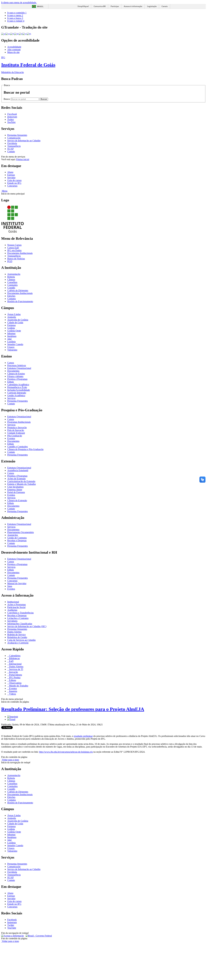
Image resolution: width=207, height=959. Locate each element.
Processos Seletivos (16, 365)
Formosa (11, 325)
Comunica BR (100, 6)
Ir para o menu (15, 15)
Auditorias (12, 610)
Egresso (11, 175)
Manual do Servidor (16, 583)
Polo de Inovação (15, 430)
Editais (10, 382)
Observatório (15, 683)
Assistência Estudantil (17, 470)
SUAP (10, 148)
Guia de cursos (14, 180)
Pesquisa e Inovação (17, 427)
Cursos (10, 362)
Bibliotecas (14, 658)
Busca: (7, 99)
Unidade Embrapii (16, 433)
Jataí (9, 339)
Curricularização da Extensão (21, 481)
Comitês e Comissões (17, 446)
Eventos (11, 438)
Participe (115, 6)
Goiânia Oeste (14, 330)
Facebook (12, 919)
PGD (9, 261)
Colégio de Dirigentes (17, 290)
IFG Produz (14, 677)
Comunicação (13, 138)
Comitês (11, 287)
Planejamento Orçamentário (20, 532)
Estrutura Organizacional (19, 368)
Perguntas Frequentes (17, 401)
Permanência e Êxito (17, 387)
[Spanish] (24, 33)
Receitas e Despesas (17, 540)
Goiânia (11, 328)
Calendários (14, 655)
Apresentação (13, 274)
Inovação (13, 672)
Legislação (152, 6)
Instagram (12, 922)
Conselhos (12, 282)
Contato (11, 151)
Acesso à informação (133, 6)
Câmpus (11, 279)
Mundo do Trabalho (18, 685)
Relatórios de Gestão (17, 637)
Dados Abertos (14, 632)
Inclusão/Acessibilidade (18, 390)
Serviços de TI (15, 669)
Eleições (11, 296)
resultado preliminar (83, 736)
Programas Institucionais (19, 422)
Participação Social (16, 607)
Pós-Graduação (14, 435)
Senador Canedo (15, 344)
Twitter (10, 925)
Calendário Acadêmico (18, 384)
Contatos (11, 298)
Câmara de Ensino (16, 373)
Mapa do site (13, 52)
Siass (9, 586)
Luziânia (11, 341)
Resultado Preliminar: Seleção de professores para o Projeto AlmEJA (72, 709)
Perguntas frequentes (17, 135)
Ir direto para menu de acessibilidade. (19, 2)
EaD (10, 661)
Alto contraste (14, 49)
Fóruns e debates (15, 376)
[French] (12, 33)
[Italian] (20, 33)
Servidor (11, 177)
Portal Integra (15, 674)
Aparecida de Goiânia (17, 319)
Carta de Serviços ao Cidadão (21, 640)
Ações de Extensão (16, 478)
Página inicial (22, 159)
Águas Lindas (14, 314)
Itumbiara (11, 336)
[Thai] (29, 33)
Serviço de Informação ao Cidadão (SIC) (26, 626)
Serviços (11, 398)
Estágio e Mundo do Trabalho (21, 484)
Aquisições (12, 535)
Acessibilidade (14, 47)
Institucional (13, 601)
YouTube (11, 928)
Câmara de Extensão (17, 500)
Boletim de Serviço (16, 634)
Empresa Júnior (14, 489)
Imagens (12, 691)
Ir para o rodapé (15, 21)
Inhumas (11, 333)
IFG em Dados (14, 250)
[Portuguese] (3, 33)
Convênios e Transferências (20, 612)
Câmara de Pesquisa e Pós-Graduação (25, 449)
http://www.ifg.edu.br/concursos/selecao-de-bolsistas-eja (66, 752)
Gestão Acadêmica (16, 395)
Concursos (12, 185)
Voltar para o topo (10, 759)
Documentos (13, 371)
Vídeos (12, 694)
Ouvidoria (12, 143)
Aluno (10, 172)
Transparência (14, 146)
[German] (16, 33)
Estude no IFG (14, 183)
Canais (165, 6)
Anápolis (11, 317)
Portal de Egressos (16, 492)
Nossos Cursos (14, 245)
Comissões (12, 285)
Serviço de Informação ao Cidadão (23, 140)
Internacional (15, 664)
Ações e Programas (16, 604)
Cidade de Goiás (15, 322)
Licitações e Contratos (17, 618)
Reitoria (11, 277)
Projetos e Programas (17, 379)
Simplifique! (83, 6)
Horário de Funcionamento (20, 301)
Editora (12, 680)
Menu (4, 191)
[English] (7, 33)
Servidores (12, 621)
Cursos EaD (13, 247)
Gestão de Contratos (17, 537)
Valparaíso (12, 349)
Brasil (40, 6)
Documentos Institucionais (20, 253)
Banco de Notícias (16, 258)
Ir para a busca (15, 18)
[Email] (11, 719)
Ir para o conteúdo (17, 12)
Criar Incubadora (15, 486)
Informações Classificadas (19, 623)
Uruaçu (10, 347)
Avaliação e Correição (17, 642)
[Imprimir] (12, 716)
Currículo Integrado (16, 392)
